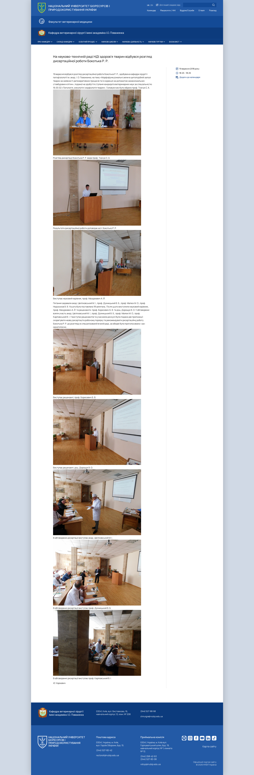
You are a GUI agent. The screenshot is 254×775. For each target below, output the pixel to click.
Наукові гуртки (155, 42)
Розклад (212, 11)
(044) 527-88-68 (148, 711)
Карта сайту (209, 746)
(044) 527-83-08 (148, 759)
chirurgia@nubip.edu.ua (151, 716)
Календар (151, 11)
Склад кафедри (64, 42)
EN (152, 5)
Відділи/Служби (187, 11)
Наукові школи (108, 42)
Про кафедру (44, 42)
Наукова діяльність (132, 42)
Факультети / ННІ (167, 11)
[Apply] (213, 5)
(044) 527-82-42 (104, 750)
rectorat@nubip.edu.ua (107, 755)
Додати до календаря (189, 77)
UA (148, 5)
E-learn (202, 11)
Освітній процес (87, 42)
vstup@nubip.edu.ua (150, 764)
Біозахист (174, 42)
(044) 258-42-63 (148, 756)
